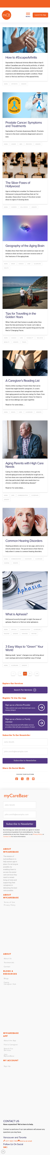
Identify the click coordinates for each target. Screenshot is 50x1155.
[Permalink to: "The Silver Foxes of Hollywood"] (25, 165)
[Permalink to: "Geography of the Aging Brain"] (25, 228)
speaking (25, 633)
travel (24, 342)
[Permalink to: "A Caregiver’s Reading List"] (25, 363)
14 (37, 674)
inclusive (40, 338)
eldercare (37, 263)
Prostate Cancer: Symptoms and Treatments (23, 124)
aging (6, 84)
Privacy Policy (37, 834)
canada (21, 263)
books (13, 412)
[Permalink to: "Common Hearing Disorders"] (25, 522)
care (28, 263)
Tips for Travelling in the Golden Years (20, 315)
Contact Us (7, 836)
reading (6, 633)
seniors (23, 84)
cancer (13, 144)
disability (30, 338)
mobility (7, 342)
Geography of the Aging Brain (24, 246)
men (21, 144)
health (6, 268)
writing (34, 633)
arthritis (14, 84)
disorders (28, 559)
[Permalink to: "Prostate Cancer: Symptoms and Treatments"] (25, 105)
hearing (6, 563)
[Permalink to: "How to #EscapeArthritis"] (25, 40)
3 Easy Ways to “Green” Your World (24, 648)
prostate (29, 144)
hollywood (24, 207)
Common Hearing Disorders (23, 541)
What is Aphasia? (16, 614)
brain (13, 263)
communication (23, 495)
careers (14, 207)
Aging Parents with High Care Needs (24, 465)
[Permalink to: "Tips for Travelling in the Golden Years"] (25, 292)
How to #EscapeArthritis (21, 57)
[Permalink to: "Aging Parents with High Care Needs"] (25, 439)
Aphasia (14, 629)
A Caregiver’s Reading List (22, 381)
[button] (28, 15)
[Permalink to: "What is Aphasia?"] (25, 590)
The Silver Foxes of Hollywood (17, 184)
